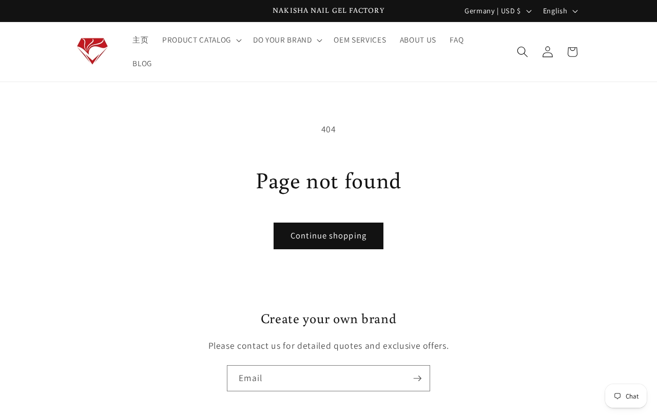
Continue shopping (328, 235)
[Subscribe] (417, 378)
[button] (201, 40)
